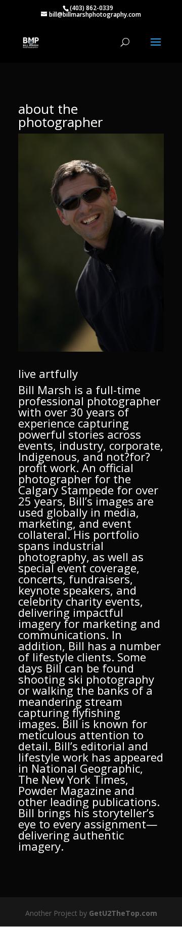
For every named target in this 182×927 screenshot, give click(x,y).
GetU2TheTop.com (123, 913)
